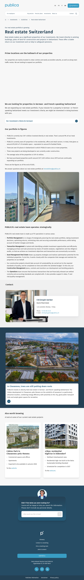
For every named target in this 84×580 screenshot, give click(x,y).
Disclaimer (44, 577)
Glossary (42, 539)
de (55, 5)
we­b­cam (52, 471)
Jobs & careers (42, 549)
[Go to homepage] (12, 5)
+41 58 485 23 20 (46, 311)
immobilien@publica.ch (52, 169)
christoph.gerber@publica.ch (50, 313)
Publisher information (32, 577)
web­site (14, 468)
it (62, 5)
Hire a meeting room (42, 546)
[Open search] (76, 13)
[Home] (5, 19)
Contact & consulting (42, 543)
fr (58, 5)
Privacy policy (54, 577)
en (65, 5)
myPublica (42, 556)
